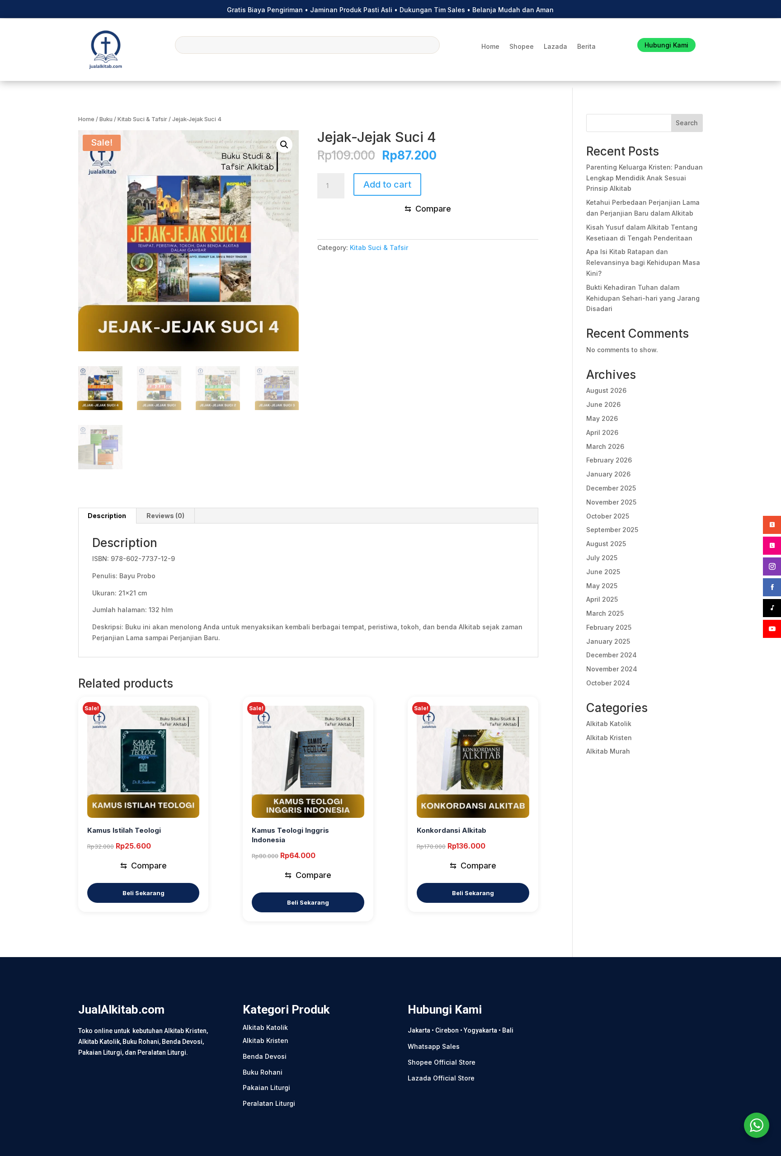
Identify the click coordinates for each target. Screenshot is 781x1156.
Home (490, 46)
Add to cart (387, 184)
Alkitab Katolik (608, 723)
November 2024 (611, 669)
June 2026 (603, 404)
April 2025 (602, 599)
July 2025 (601, 557)
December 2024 (611, 655)
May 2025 (601, 586)
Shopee (521, 46)
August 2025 (606, 543)
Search (687, 123)
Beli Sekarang (143, 892)
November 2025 (611, 502)
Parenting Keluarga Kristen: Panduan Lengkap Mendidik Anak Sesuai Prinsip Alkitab (644, 178)
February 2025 (608, 627)
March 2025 (605, 613)
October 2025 (607, 516)
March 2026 (605, 446)
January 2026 (608, 474)
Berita (586, 46)
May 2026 (602, 418)
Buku (106, 119)
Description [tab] (107, 515)
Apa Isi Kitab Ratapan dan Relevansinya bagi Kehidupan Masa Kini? (643, 262)
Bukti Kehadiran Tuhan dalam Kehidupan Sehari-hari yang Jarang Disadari (643, 298)
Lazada (555, 46)
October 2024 (608, 683)
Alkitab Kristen (609, 737)
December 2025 (611, 488)
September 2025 (612, 529)
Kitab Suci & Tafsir (142, 119)
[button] (284, 145)
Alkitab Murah (608, 751)
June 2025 (603, 572)
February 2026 (609, 460)
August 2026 (606, 390)
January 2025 (608, 641)
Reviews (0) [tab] (165, 515)
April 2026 (602, 432)
